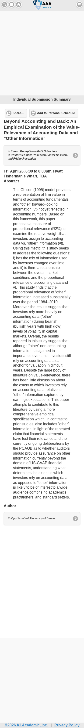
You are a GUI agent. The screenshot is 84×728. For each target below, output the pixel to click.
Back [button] (4, 4)
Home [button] (18, 4)
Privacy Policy (67, 725)
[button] (11, 4)
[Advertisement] (42, 53)
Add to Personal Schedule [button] (56, 113)
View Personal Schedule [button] (79, 4)
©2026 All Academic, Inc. (26, 725)
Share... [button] (18, 113)
